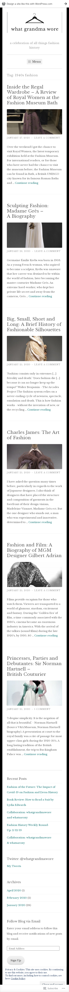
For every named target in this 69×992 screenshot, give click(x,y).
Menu (36, 61)
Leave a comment (47, 138)
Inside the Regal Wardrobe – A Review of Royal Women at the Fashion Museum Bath (33, 95)
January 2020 (16, 905)
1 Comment (42, 709)
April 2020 (14, 890)
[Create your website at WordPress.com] (34, 4)
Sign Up (16, 960)
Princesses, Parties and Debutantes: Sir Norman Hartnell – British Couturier (34, 666)
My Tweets (14, 866)
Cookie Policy (18, 978)
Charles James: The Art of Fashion (33, 435)
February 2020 (17, 897)
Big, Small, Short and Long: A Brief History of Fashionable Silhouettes (34, 324)
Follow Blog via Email (23, 921)
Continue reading (26, 182)
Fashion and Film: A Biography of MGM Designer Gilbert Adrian (34, 550)
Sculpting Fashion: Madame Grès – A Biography (28, 211)
